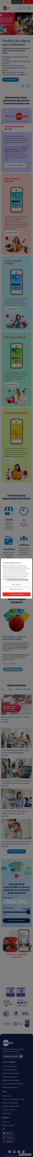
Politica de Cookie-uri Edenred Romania (17, 579)
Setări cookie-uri (16, 584)
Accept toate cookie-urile (16, 594)
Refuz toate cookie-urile (16, 589)
